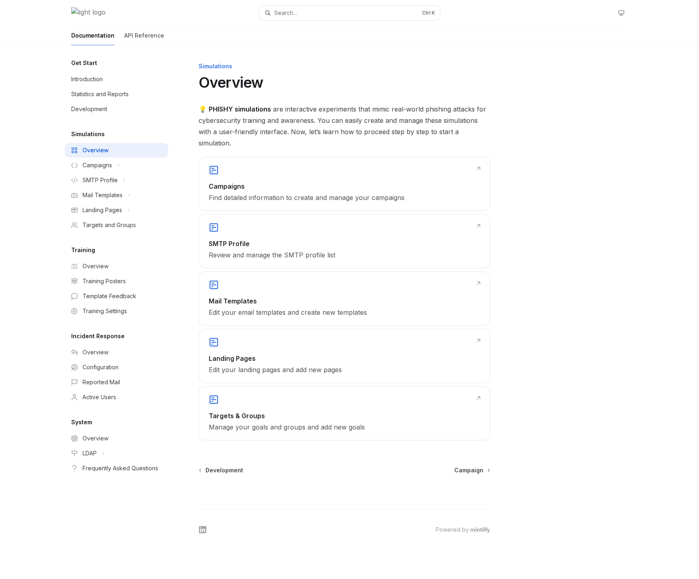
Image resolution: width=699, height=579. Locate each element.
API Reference (144, 35)
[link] (344, 184)
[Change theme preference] (621, 12)
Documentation (92, 35)
